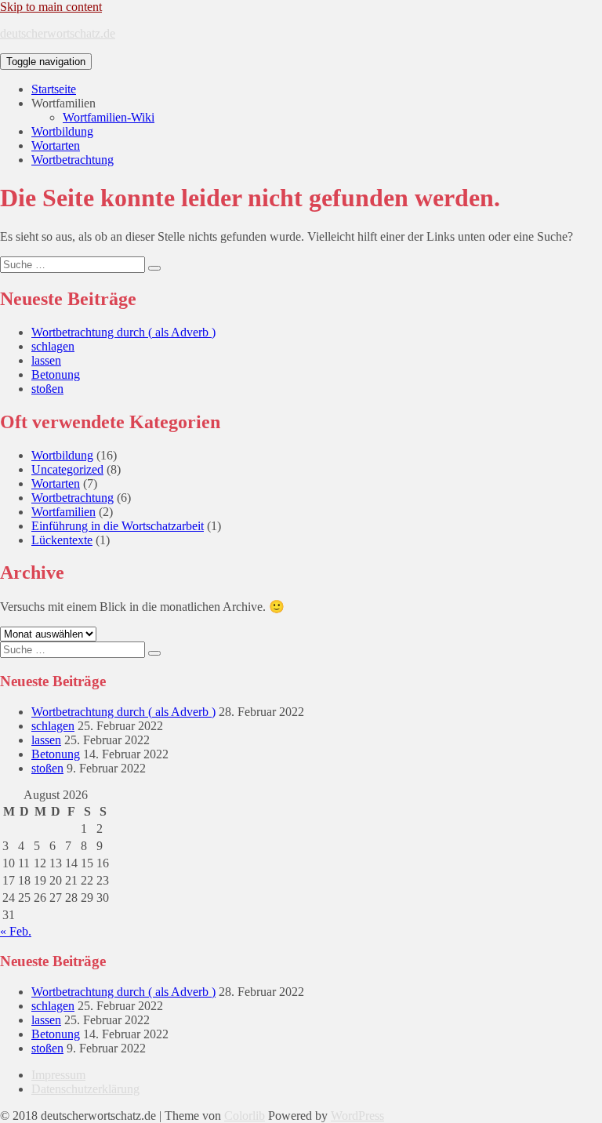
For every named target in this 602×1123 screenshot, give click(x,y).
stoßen (47, 388)
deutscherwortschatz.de (57, 33)
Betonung (55, 374)
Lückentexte (61, 540)
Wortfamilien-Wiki (108, 117)
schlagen (52, 346)
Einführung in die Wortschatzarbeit (117, 525)
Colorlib (244, 1115)
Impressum (58, 1074)
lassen (46, 360)
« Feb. (15, 931)
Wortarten (55, 145)
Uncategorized (67, 469)
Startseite (53, 89)
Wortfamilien (63, 511)
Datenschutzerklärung (85, 1089)
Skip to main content (51, 6)
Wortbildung (62, 131)
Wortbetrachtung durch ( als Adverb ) (123, 332)
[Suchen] (154, 268)
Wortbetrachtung (72, 159)
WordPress (357, 1115)
